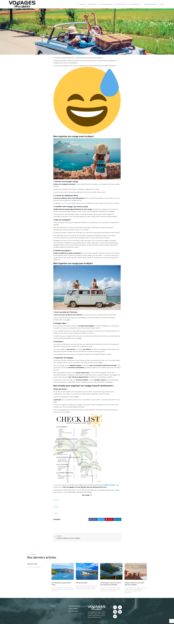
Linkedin (55, 513)
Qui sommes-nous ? (135, 4)
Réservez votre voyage (150, 4)
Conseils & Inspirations (106, 4)
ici (62, 492)
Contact (161, 4)
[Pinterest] (120, 612)
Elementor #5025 (32, 564)
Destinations (91, 4)
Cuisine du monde (121, 4)
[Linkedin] (115, 612)
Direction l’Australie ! (81, 582)
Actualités (82, 4)
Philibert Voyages (65, 203)
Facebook (56, 500)
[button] (92, 519)
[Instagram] (120, 607)
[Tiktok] (115, 616)
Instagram (56, 506)
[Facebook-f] (115, 607)
